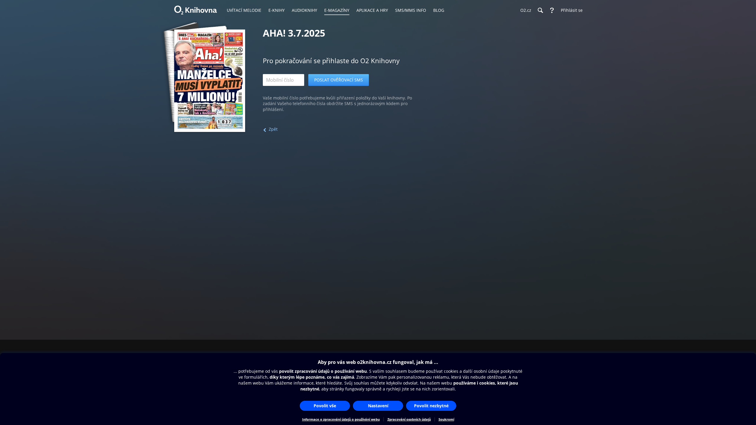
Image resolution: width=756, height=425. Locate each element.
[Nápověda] (552, 10)
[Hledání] (540, 10)
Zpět (273, 129)
